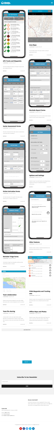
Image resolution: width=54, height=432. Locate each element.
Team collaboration (10, 295)
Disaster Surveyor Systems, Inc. (9, 415)
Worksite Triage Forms (11, 257)
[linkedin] (33, 428)
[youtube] (20, 428)
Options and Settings (36, 175)
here (49, 403)
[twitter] (27, 428)
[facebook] (24, 428)
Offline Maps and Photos (37, 312)
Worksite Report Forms (37, 110)
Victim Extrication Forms (11, 191)
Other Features (34, 242)
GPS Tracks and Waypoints (12, 61)
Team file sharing (9, 311)
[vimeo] (30, 428)
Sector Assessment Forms (12, 126)
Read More (31, 120)
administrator (32, 112)
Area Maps (33, 45)
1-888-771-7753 (6, 412)
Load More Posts (27, 329)
